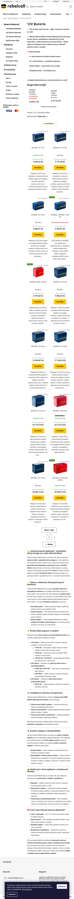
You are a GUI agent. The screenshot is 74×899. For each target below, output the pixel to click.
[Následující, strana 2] (49, 537)
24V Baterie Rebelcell (13, 33)
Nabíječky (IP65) (11, 53)
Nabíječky (8, 45)
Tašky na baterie (11, 86)
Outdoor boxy (10, 65)
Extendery (9, 49)
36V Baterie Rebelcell (13, 37)
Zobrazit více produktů (48, 107)
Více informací (27, 889)
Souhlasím (62, 886)
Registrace (66, 1)
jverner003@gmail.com (16, 878)
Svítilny (8, 90)
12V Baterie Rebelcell (13, 29)
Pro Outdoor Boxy (12, 61)
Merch (8, 78)
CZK (45, 1)
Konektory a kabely (12, 94)
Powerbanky (9, 69)
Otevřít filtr (49, 124)
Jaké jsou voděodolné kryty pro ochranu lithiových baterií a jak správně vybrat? (52, 878)
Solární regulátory (12, 98)
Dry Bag (8, 82)
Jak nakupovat (7, 1)
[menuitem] (10, 14)
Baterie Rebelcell (11, 24)
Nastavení (12, 894)
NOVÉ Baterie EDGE (12, 40)
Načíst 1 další (49, 530)
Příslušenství (10, 74)
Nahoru (50, 544)
